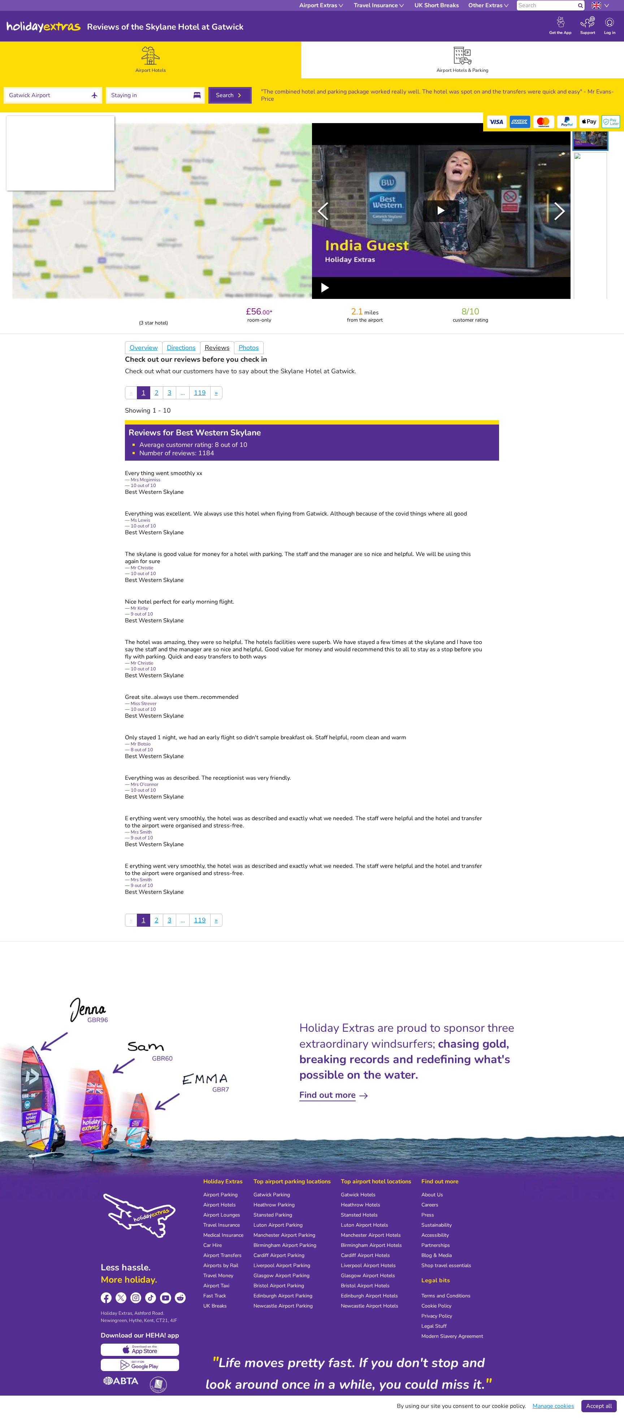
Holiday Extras (43, 27)
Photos (249, 347)
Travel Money (218, 1275)
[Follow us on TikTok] (150, 1298)
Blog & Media (436, 1255)
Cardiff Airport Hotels (365, 1255)
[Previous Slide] (323, 211)
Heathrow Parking (274, 1204)
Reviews (217, 347)
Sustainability (436, 1225)
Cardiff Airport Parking (279, 1255)
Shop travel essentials (446, 1265)
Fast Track (214, 1295)
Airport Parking (220, 1194)
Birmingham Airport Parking (285, 1245)
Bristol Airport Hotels (365, 1285)
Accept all (599, 1406)
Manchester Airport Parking (284, 1235)
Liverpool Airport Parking (282, 1265)
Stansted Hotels (359, 1215)
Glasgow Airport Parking (281, 1275)
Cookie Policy (436, 1305)
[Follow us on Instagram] (136, 1298)
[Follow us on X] (121, 1298)
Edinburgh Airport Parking (283, 1295)
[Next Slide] (560, 211)
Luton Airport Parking (278, 1225)
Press (427, 1215)
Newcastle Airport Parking (283, 1305)
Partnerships (435, 1245)
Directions (181, 347)
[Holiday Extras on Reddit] (180, 1298)
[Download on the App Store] (140, 1350)
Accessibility (435, 1235)
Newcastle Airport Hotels (369, 1305)
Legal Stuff (434, 1326)
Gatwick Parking (272, 1194)
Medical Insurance (223, 1235)
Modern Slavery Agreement (452, 1336)
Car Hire (212, 1245)
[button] (590, 137)
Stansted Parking (273, 1215)
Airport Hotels (219, 1204)
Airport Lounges (221, 1215)
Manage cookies (553, 1406)
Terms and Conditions (446, 1295)
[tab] (150, 60)
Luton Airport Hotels (364, 1225)
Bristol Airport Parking (279, 1285)
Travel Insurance (221, 1225)
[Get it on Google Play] (140, 1365)
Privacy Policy (436, 1316)
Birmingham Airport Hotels (371, 1245)
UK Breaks (215, 1305)
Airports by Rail (220, 1265)
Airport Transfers (222, 1255)
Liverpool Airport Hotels (368, 1265)
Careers (429, 1204)
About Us (432, 1194)
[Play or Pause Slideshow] (325, 288)
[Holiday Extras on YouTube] (165, 1298)
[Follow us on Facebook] (106, 1298)
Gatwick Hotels (358, 1194)
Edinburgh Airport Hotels (369, 1295)
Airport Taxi (216, 1285)
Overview (144, 347)
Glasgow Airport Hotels (368, 1275)
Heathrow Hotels (360, 1204)
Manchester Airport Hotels (371, 1235)
